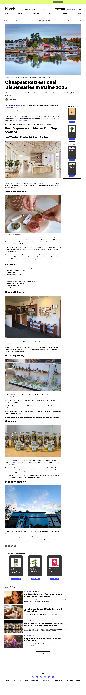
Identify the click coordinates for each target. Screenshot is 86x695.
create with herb (59, 680)
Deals (50, 13)
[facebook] (40, 21)
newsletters (70, 680)
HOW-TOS (20, 13)
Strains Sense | (28, 591)
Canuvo (7, 341)
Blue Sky (20, 531)
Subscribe (60, 9)
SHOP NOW (72, 121)
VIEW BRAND (72, 160)
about (26, 680)
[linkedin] (49, 21)
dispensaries (34, 680)
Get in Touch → (57, 1)
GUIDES (79, 13)
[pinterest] (46, 21)
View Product (72, 123)
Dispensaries (36, 13)
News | (25, 620)
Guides (11, 77)
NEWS (6, 13)
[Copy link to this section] (60, 127)
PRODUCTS (65, 13)
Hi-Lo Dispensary (15, 394)
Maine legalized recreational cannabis (15, 105)
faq (20, 680)
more (43, 654)
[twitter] (43, 21)
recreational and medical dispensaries (18, 113)
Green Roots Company (11, 460)
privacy (8, 680)
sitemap (78, 680)
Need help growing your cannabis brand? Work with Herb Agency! (38, 1)
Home (6, 77)
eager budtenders (22, 120)
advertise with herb (72, 9)
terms (14, 680)
